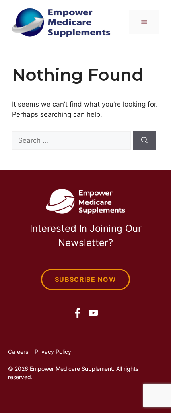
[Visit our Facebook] (77, 312)
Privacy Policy (53, 351)
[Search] (144, 140)
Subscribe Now (85, 279)
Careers (18, 351)
